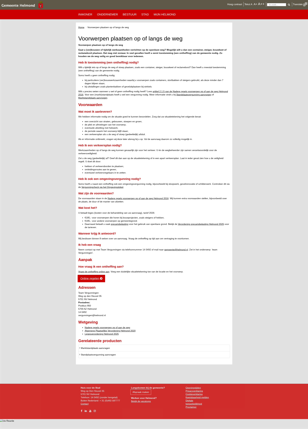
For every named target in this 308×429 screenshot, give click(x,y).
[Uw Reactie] (7, 420)
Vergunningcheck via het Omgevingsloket (102, 187)
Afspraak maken (141, 392)
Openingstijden (193, 387)
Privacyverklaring (194, 391)
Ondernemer (107, 14)
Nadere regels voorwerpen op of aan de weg (107, 327)
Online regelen (90, 278)
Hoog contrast (234, 4)
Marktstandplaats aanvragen (92, 98)
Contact (85, 403)
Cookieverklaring (194, 394)
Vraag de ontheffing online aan (93, 271)
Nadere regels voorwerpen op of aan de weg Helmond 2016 (138, 198)
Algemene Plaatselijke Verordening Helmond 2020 (110, 330)
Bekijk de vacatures (141, 401)
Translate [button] (298, 4)
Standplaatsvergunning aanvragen (193, 94)
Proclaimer (191, 407)
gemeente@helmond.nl (176, 249)
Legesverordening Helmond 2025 (102, 334)
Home (81, 27)
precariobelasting (119, 224)
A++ (261, 4)
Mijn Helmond (165, 14)
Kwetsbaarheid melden (197, 397)
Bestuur (130, 14)
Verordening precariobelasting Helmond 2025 (201, 224)
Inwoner (85, 14)
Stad (145, 14)
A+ (255, 4)
